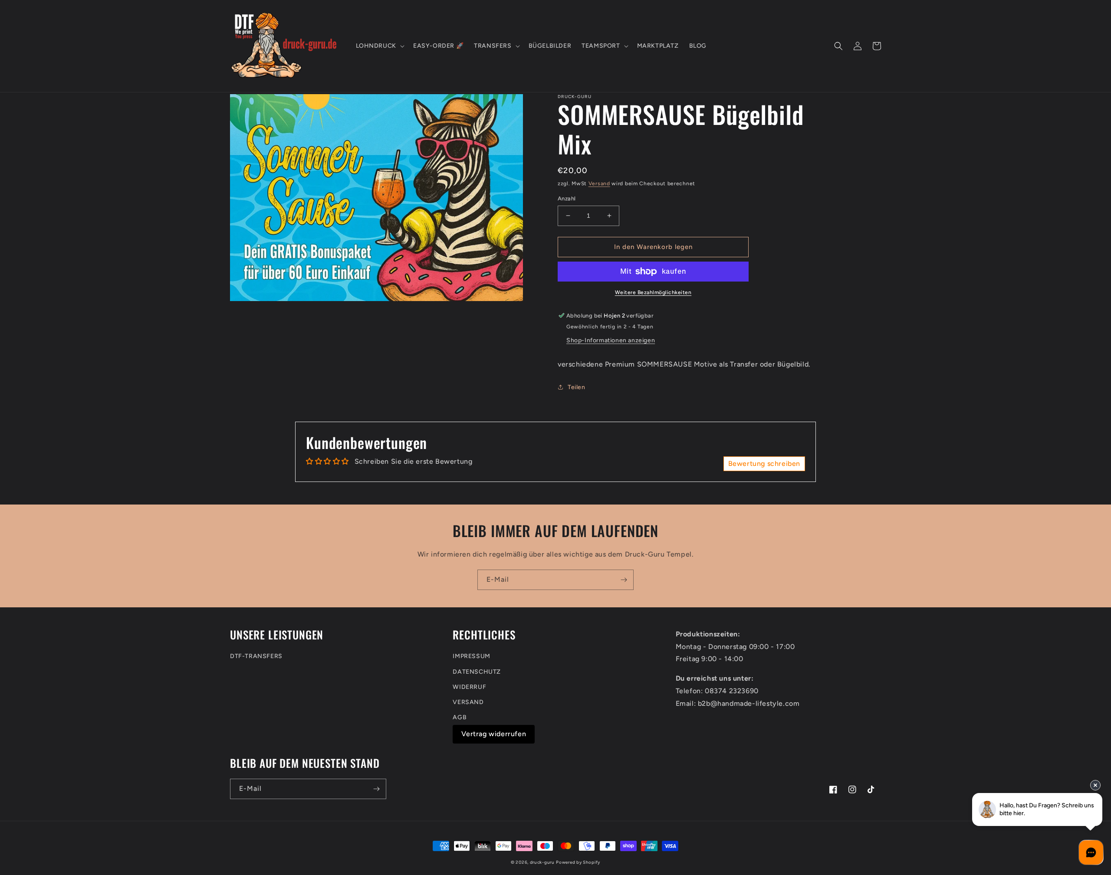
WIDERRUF (469, 687)
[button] (379, 46)
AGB (460, 717)
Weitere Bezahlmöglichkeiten (653, 292)
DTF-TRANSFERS (256, 656)
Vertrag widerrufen (493, 734)
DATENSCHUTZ (477, 671)
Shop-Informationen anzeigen (610, 340)
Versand (599, 183)
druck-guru (542, 862)
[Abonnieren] (623, 580)
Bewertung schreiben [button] (764, 463)
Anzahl (566, 198)
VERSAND (468, 702)
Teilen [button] (576, 387)
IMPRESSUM (471, 656)
